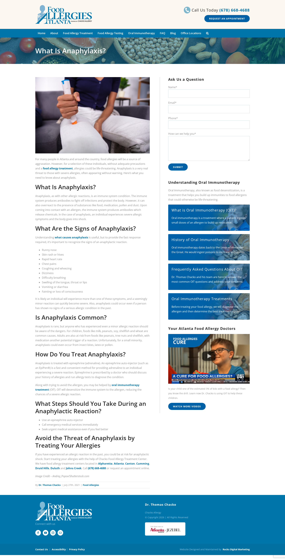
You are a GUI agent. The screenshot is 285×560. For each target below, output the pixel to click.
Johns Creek (73, 468)
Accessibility (59, 549)
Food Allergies (91, 485)
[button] (207, 33)
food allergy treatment (58, 168)
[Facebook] (38, 533)
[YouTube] (45, 533)
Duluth (55, 468)
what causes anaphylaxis (71, 237)
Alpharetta (105, 463)
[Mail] (60, 533)
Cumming (142, 463)
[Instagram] (53, 533)
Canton (130, 463)
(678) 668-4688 (234, 10)
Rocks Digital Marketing (236, 549)
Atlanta (119, 463)
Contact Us (41, 549)
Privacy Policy (77, 549)
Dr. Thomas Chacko (50, 485)
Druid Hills (42, 468)
